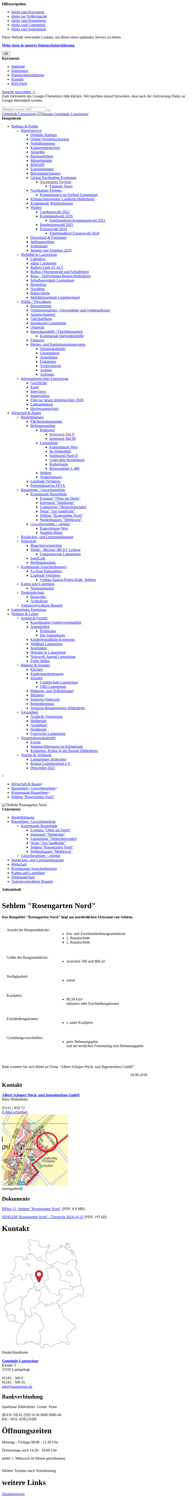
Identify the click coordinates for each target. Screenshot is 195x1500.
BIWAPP (37, 165)
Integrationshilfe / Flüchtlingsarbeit (56, 332)
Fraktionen (48, 361)
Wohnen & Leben (24, 614)
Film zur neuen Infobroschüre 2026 (56, 400)
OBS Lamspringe (53, 687)
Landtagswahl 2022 (55, 212)
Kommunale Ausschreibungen (43, 567)
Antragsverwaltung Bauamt (41, 605)
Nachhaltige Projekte (55, 182)
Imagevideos (39, 396)
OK (6, 54)
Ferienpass (48, 631)
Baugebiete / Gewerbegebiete (43, 490)
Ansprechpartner (42, 314)
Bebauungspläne (42, 426)
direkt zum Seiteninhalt (28, 29)
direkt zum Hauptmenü (28, 21)
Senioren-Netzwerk (45, 699)
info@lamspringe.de (17, 1387)
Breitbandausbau (43, 563)
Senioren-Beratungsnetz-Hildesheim (57, 708)
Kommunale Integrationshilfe (62, 336)
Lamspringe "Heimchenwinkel (63, 507)
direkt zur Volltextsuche (29, 16)
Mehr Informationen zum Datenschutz (30, 105)
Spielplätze (38, 648)
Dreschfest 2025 (42, 768)
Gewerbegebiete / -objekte (50, 524)
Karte (34, 387)
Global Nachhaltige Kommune (53, 178)
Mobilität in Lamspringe (39, 255)
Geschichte (38, 383)
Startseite (18, 66)
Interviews (38, 391)
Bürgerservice (31, 131)
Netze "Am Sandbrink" (57, 511)
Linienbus (37, 259)
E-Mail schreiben (15, 1112)
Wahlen (36, 208)
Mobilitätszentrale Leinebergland (55, 297)
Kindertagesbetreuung (46, 674)
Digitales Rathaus (43, 135)
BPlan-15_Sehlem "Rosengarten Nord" (31, 1209)
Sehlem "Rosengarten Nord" (61, 515)
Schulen (36, 678)
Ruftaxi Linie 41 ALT (46, 267)
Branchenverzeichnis (46, 545)
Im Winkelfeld (60, 451)
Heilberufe (38, 721)
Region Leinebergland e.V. (50, 764)
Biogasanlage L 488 (64, 468)
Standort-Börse (51, 533)
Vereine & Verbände (36, 755)
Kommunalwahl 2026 (56, 216)
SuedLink (37, 558)
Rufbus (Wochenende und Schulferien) (59, 272)
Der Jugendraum (52, 635)
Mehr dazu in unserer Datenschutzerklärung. (38, 45)
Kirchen (36, 669)
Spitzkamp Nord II (63, 456)
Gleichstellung (41, 319)
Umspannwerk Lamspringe (60, 554)
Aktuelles (37, 152)
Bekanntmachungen (45, 173)
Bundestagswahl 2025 (56, 225)
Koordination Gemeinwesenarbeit (55, 622)
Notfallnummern (42, 143)
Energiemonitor (42, 169)
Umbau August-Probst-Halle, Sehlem (68, 580)
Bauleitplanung (32, 417)
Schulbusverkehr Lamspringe (52, 280)
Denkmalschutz (32, 592)
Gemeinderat (49, 353)
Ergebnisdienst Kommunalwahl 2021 (77, 220)
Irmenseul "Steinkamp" (57, 503)
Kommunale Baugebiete (48, 494)
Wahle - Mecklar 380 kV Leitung (55, 550)
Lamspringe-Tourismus (28, 610)
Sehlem (45, 473)
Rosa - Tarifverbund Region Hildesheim (60, 276)
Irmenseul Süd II (61, 434)
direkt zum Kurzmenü (27, 12)
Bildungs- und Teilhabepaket (52, 691)
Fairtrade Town (61, 186)
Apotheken (38, 725)
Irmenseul (47, 430)
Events (35, 742)
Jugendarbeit (39, 627)
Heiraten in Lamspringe (48, 652)
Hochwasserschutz (44, 409)
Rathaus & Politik (24, 126)
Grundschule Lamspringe (59, 682)
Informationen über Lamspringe (44, 379)
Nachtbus (37, 289)
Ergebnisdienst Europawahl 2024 (74, 233)
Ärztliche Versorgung (46, 716)
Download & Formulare (48, 237)
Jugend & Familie (34, 618)
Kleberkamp (58, 464)
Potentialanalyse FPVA (47, 486)
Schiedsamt (39, 246)
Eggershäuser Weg (63, 447)
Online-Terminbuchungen (49, 139)
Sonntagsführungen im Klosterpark (56, 746)
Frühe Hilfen (40, 661)
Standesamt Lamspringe (48, 323)
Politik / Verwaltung (36, 302)
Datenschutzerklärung (27, 75)
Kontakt (17, 79)
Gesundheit (29, 712)
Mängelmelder (41, 160)
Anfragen (47, 374)
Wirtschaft (28, 541)
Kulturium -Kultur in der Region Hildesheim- (64, 751)
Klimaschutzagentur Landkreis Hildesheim (62, 199)
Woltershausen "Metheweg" (61, 520)
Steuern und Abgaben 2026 (51, 250)
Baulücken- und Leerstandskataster (47, 537)
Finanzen (37, 340)
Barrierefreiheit (41, 156)
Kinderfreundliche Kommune (52, 639)
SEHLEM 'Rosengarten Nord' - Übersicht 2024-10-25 (42, 1217)
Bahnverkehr (40, 293)
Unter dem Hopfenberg (66, 460)
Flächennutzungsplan (46, 421)
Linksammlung (41, 404)
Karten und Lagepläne (37, 584)
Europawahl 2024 (53, 229)
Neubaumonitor (42, 588)
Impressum (19, 71)
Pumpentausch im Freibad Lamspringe (69, 195)
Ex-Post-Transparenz (46, 571)
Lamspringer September (48, 759)
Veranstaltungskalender (38, 738)
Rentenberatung (42, 704)
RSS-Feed (19, 83)
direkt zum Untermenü (28, 25)
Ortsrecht (37, 327)
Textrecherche (50, 366)
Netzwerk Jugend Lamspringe (53, 657)
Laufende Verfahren (45, 481)
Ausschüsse (49, 357)
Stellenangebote (42, 242)
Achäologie (39, 601)
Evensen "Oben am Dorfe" (60, 498)
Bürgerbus (38, 285)
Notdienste (38, 729)
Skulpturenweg (13, 1494)
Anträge (46, 370)
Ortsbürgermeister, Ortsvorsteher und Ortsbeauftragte (70, 310)
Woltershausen (51, 477)
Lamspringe (49, 443)
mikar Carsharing (43, 263)
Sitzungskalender (53, 349)
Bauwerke (38, 597)
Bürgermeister (41, 306)
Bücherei (37, 695)
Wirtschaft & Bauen (26, 413)
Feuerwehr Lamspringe (47, 734)
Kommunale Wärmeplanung (51, 203)
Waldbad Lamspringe (46, 644)
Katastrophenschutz (45, 148)
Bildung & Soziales (35, 665)
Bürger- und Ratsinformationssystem (57, 344)
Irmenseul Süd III (62, 438)
